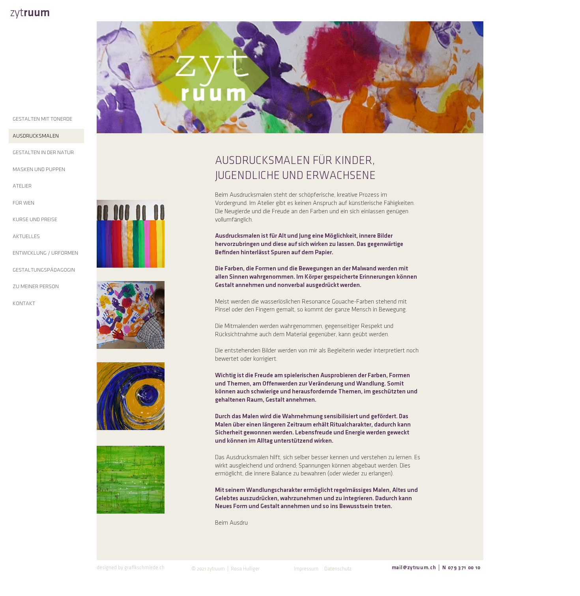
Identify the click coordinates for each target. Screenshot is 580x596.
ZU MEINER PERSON (36, 286)
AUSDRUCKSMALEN (36, 135)
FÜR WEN (23, 202)
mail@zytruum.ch (414, 567)
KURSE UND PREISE (35, 219)
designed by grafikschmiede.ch (131, 567)
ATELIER (22, 185)
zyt (30, 12)
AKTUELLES (26, 236)
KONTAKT (24, 303)
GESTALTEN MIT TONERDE (42, 118)
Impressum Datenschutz (323, 568)
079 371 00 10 (463, 567)
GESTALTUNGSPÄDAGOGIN (44, 269)
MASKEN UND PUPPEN (39, 169)
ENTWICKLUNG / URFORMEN (45, 252)
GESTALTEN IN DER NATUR (43, 152)
